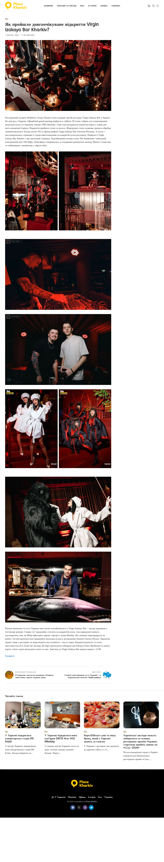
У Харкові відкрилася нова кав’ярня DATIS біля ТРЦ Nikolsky (61, 738)
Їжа (100, 797)
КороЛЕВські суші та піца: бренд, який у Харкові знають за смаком (100, 738)
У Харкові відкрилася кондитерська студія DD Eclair (19, 738)
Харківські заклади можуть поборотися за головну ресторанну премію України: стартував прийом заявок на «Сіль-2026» (140, 741)
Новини (72, 797)
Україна (108, 797)
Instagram (9, 656)
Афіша (82, 797)
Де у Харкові (58, 797)
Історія (91, 797)
